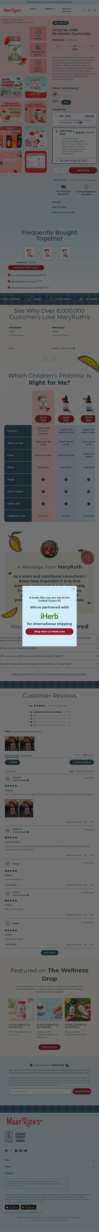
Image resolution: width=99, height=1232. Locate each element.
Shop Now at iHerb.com (49, 631)
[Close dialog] (73, 589)
